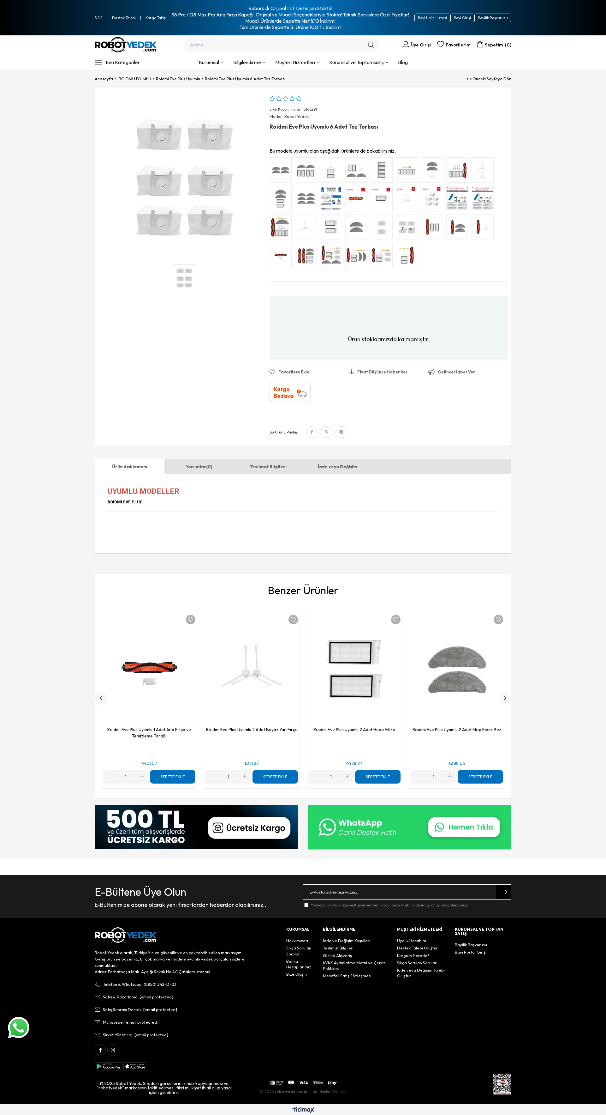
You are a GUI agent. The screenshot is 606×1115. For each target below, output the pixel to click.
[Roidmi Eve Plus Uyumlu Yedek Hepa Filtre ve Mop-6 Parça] (307, 171)
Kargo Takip (156, 17)
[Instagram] (112, 1050)
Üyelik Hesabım (411, 940)
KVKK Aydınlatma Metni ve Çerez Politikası (354, 965)
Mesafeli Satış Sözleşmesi (347, 975)
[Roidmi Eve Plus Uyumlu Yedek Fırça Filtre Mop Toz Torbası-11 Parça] (332, 257)
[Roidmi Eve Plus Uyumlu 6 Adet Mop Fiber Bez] (307, 200)
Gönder (503, 892)
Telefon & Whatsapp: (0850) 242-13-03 (139, 984)
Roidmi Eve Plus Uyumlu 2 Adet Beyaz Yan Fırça (252, 729)
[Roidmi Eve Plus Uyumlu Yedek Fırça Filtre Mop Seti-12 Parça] (282, 228)
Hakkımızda (297, 940)
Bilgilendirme (247, 62)
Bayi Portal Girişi (470, 951)
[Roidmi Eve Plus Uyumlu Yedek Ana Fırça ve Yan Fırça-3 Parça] (484, 228)
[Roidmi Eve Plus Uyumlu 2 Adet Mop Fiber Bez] (358, 228)
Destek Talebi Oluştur (417, 947)
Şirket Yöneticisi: (135, 1034)
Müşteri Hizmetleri (295, 62)
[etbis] (502, 1084)
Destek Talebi (124, 17)
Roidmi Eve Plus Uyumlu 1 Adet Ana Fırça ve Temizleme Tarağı (149, 733)
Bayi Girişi (462, 17)
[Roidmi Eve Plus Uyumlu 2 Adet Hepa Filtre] (332, 228)
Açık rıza (340, 905)
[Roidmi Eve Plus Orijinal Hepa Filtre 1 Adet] (383, 200)
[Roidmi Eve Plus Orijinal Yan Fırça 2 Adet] (408, 200)
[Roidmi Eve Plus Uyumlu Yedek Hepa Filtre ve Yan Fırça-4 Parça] (332, 171)
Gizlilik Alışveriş (337, 955)
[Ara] (371, 45)
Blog (403, 62)
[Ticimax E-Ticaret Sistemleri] (303, 1110)
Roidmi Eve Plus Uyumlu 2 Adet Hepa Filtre (354, 729)
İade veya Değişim (337, 467)
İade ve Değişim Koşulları (346, 940)
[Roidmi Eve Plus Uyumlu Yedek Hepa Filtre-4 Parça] (383, 171)
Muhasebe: (130, 1022)
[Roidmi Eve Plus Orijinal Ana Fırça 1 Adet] (358, 200)
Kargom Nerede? (413, 955)
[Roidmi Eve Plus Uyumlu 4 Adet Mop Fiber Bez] (282, 171)
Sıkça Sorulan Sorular (298, 950)
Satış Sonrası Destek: (140, 1009)
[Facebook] (100, 1050)
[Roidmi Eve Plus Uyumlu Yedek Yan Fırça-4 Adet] (484, 171)
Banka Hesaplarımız (298, 964)
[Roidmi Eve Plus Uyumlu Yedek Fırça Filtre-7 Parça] (408, 257)
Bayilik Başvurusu (493, 17)
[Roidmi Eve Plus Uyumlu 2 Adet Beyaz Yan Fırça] (307, 228)
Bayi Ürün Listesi (432, 17)
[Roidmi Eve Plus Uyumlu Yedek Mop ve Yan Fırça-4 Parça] (433, 171)
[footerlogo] (126, 935)
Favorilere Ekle (190, 619)
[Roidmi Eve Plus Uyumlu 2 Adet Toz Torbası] (383, 228)
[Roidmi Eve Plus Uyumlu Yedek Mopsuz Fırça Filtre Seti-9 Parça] (459, 171)
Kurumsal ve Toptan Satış (356, 62)
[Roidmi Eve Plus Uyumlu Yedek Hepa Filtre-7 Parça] (408, 171)
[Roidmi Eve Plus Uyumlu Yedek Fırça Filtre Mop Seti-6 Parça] (307, 257)
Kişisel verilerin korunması (377, 905)
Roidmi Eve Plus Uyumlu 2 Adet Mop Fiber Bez (457, 729)
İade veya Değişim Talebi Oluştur (421, 972)
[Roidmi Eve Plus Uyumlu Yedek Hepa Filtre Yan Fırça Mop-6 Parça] (358, 171)
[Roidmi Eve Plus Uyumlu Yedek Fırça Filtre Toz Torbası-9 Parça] (383, 257)
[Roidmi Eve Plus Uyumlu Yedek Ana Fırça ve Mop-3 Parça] (459, 228)
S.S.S (98, 17)
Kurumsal (209, 62)
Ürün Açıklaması (129, 467)
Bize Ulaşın (296, 974)
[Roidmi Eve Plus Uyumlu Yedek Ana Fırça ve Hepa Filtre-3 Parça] (433, 228)
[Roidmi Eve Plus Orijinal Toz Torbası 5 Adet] (433, 200)
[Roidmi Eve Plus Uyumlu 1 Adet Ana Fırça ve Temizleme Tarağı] (282, 257)
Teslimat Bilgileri (268, 467)
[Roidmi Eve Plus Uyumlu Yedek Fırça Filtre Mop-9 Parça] (358, 257)
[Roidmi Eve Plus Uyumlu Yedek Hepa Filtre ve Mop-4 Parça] (282, 200)
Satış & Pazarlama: (138, 996)
